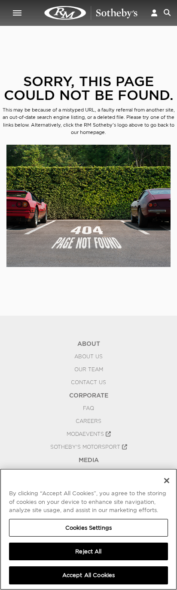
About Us (88, 357)
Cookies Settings (88, 528)
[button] (154, 13)
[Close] (166, 480)
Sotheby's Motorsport (86, 447)
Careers (88, 421)
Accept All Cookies (88, 575)
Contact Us (88, 382)
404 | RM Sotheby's (91, 13)
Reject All (88, 551)
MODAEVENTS (86, 434)
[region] (88, 529)
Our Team (88, 369)
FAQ (88, 408)
